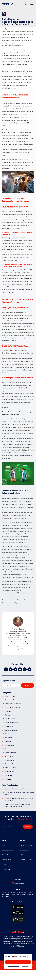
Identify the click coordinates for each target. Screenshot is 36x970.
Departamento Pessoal (12, 707)
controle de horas (24, 455)
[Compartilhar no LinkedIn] (20, 669)
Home (3, 845)
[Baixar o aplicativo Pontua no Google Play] (18, 907)
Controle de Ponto (11, 700)
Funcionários (9, 726)
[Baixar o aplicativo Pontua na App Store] (18, 912)
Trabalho (8, 779)
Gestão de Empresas (11, 730)
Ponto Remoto (9, 756)
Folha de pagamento (11, 722)
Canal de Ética (6, 869)
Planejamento (9, 745)
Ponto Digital (9, 749)
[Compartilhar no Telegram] (29, 669)
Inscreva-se (27, 826)
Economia (8, 711)
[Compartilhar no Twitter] (11, 669)
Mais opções (25, 966)
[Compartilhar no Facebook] (6, 669)
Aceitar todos (18, 962)
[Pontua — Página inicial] (13, 4)
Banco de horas (10, 696)
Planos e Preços (6, 855)
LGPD (21, 855)
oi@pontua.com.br (19, 883)
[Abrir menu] (32, 5)
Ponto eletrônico (10, 752)
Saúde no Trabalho (11, 768)
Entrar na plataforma (7, 850)
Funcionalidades (6, 859)
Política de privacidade (26, 859)
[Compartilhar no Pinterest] (15, 669)
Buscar (27, 685)
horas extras (9, 737)
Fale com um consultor (26, 845)
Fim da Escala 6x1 (10, 719)
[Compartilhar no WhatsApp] (25, 669)
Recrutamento (9, 760)
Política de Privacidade (13, 966)
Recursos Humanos (11, 764)
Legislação (8, 741)
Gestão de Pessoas (11, 734)
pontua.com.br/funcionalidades (12, 593)
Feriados (7, 715)
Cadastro (4, 864)
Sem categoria (9, 771)
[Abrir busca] (26, 4)
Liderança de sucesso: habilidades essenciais (19, 789)
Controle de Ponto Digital (13, 704)
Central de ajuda (24, 850)
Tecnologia (8, 775)
